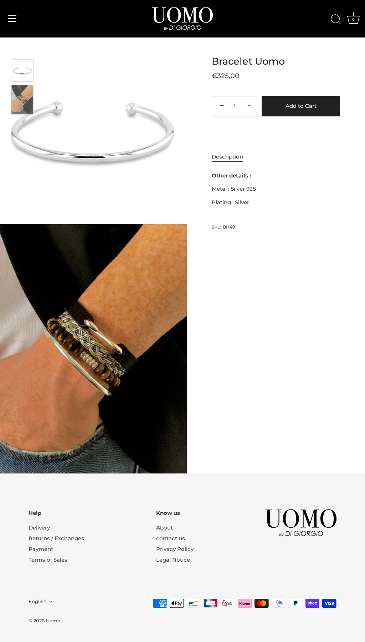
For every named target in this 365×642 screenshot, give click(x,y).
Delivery (39, 527)
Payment (41, 549)
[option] (22, 72)
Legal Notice (173, 559)
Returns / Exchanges (56, 538)
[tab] (231, 157)
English (38, 601)
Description (227, 156)
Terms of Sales (48, 559)
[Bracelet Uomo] (22, 100)
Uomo (53, 620)
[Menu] (12, 18)
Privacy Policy (175, 549)
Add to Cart (301, 105)
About (164, 527)
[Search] (336, 19)
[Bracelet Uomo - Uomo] (22, 70)
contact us (170, 538)
